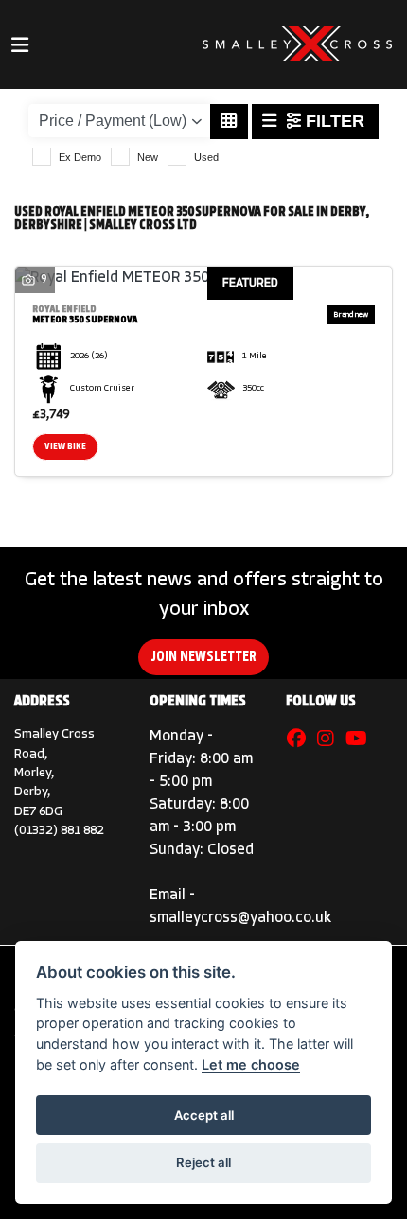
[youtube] (361, 740)
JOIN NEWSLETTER (203, 657)
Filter (332, 121)
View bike (65, 447)
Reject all (203, 1162)
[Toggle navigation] (20, 45)
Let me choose (251, 1064)
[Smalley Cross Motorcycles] (297, 45)
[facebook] (301, 740)
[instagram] (330, 740)
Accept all (204, 1115)
